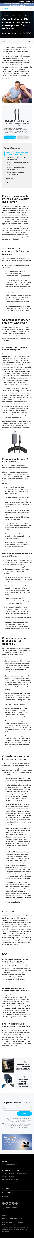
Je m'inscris (24, 1113)
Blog (8, 15)
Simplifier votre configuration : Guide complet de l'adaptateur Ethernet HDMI (23, 1083)
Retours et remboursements (21, 1225)
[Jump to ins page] (13, 1203)
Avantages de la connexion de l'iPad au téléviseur (16, 158)
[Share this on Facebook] (23, 33)
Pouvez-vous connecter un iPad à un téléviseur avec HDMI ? (17, 153)
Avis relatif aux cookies (21, 1229)
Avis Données (5, 1231)
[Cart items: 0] (27, 9)
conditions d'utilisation (12, 1120)
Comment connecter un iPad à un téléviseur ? (17, 163)
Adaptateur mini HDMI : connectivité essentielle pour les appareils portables (23, 1067)
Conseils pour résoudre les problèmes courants (15, 173)
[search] (24, 9)
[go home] (11, 9)
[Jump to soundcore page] (13, 1219)
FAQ (7, 183)
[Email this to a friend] (29, 33)
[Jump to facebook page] (3, 1203)
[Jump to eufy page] (21, 1219)
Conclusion (9, 178)
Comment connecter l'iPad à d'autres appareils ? (16, 169)
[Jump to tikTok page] (16, 1203)
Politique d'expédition (8, 1225)
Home (4, 15)
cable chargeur (16, 15)
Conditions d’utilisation (23, 1227)
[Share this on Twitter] (20, 33)
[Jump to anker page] (7, 1215)
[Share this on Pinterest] (26, 33)
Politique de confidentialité (9, 1227)
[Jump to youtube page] (10, 1203)
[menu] (31, 9)
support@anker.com (11, 1164)
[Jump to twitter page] (6, 1203)
